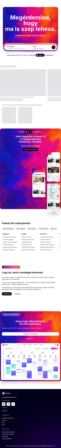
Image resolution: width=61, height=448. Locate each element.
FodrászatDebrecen (45, 239)
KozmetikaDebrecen (45, 242)
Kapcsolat (4, 410)
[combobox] (15, 48)
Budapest (6, 234)
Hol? (34, 46)
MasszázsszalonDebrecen (47, 247)
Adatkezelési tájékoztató (8, 432)
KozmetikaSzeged (26, 237)
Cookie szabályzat (7, 438)
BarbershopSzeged (27, 242)
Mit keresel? (10, 46)
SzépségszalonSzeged (28, 239)
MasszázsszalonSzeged (28, 247)
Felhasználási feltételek (8, 434)
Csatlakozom (6, 293)
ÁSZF (3, 424)
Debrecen (43, 234)
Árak (3, 422)
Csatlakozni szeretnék (7, 418)
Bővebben (17, 294)
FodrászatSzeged (26, 244)
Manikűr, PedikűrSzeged (28, 249)
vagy (40, 55)
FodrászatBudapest (8, 244)
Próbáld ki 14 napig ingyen (30, 334)
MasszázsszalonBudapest (10, 247)
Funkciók (4, 420)
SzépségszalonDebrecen (47, 237)
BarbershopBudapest (8, 249)
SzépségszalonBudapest (9, 237)
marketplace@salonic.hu (9, 397)
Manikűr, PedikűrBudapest (10, 242)
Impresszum (5, 436)
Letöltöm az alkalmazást (30, 149)
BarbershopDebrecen (46, 249)
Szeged (24, 234)
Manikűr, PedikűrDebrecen (47, 244)
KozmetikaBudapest (8, 239)
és (28, 132)
